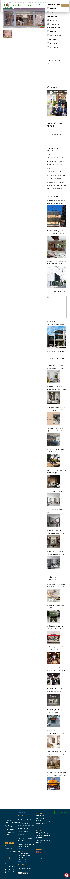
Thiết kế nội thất (41, 815)
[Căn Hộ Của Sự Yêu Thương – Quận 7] (53, 520)
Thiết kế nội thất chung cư (43, 821)
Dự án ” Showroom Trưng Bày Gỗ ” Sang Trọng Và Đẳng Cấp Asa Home (56, 753)
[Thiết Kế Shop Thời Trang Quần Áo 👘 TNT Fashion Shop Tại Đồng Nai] (53, 595)
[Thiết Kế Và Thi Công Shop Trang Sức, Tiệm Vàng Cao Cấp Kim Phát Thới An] (53, 783)
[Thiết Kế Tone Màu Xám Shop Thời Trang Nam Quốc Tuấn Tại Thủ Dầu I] (53, 700)
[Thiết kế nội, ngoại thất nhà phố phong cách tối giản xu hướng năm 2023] (56, 216)
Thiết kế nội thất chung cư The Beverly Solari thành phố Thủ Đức (56, 388)
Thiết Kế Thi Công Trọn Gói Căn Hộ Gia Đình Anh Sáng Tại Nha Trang (56, 323)
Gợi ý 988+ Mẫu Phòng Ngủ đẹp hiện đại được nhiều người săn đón (56, 430)
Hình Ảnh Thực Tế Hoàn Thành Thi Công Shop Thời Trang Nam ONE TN (56, 669)
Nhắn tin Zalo (40, 854)
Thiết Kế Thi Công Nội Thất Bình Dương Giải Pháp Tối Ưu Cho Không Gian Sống (56, 156)
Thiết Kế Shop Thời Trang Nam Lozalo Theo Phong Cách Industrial (56, 711)
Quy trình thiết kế (10, 866)
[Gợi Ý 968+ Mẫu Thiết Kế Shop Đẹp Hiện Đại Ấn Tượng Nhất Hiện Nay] (53, 741)
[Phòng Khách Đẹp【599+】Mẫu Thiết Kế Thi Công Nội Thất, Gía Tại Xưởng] (53, 376)
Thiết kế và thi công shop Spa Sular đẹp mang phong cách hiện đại (56, 184)
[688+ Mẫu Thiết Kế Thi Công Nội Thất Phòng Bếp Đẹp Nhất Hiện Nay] (53, 418)
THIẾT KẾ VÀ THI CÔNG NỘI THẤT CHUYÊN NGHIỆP (56, 471)
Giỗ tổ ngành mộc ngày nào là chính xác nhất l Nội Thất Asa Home (55, 170)
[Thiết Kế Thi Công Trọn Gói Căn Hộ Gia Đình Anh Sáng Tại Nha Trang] (56, 337)
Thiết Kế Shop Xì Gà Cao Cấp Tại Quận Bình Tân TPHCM (56, 648)
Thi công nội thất (41, 823)
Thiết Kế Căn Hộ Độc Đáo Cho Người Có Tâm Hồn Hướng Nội (55, 553)
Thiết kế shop (40, 818)
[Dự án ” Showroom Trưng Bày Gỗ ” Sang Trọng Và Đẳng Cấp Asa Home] (53, 762)
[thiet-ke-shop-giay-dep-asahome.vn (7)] (24, 28)
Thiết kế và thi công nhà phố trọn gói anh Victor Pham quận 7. (56, 262)
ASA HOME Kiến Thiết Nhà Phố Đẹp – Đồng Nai (56, 293)
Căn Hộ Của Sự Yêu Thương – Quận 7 (55, 511)
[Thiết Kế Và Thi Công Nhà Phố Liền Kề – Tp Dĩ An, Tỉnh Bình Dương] (56, 247)
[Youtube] (41, 858)
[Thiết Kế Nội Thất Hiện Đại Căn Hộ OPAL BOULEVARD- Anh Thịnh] (53, 541)
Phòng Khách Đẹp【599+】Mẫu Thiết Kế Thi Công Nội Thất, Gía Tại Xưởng (56, 367)
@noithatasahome (56, 134)
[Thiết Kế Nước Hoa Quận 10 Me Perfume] (53, 616)
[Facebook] (37, 858)
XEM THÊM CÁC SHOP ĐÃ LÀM (55, 351)
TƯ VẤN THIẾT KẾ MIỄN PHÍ (54, 189)
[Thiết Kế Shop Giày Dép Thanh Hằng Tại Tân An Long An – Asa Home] (53, 637)
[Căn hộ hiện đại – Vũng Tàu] (53, 499)
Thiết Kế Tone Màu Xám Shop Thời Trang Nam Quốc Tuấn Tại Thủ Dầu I (56, 690)
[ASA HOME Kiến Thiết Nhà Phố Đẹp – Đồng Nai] (57, 307)
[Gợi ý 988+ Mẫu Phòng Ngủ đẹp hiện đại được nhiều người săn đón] (53, 439)
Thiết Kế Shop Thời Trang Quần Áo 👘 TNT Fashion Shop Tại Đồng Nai (56, 585)
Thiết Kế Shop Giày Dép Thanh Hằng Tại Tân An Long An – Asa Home (56, 627)
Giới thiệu (7, 861)
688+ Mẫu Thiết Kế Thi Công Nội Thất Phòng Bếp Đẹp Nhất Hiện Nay (56, 409)
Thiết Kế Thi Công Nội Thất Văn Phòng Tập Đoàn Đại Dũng (56, 163)
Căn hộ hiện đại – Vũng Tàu (55, 491)
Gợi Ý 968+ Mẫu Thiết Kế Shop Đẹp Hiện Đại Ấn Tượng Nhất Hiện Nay (55, 732)
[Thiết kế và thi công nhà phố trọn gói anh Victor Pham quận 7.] (56, 277)
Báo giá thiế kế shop (42, 833)
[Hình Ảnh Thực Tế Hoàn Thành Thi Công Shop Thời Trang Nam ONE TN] (53, 679)
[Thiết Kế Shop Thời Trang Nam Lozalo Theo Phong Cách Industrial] (53, 721)
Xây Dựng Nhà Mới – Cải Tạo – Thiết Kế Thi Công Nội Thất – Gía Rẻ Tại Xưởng (56, 451)
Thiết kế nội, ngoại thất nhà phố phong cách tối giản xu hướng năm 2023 (56, 202)
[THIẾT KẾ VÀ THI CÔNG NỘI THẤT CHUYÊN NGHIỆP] (53, 481)
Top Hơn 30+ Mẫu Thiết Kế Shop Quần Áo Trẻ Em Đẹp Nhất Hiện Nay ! (56, 177)
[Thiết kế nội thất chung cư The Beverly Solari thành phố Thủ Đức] (53, 397)
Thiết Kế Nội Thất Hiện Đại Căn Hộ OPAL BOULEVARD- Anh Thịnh (56, 532)
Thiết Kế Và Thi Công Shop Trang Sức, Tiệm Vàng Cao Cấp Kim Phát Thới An (56, 774)
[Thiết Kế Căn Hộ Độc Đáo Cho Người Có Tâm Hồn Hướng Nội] (53, 562)
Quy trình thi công (10, 869)
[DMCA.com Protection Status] (23, 874)
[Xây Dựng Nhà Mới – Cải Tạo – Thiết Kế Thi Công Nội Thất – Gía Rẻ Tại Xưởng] (53, 460)
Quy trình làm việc (10, 864)
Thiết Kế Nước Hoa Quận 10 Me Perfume (56, 606)
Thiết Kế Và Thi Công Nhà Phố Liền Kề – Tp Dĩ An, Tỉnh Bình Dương (55, 232)
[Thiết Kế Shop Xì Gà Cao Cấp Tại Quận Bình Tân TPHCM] (53, 658)
